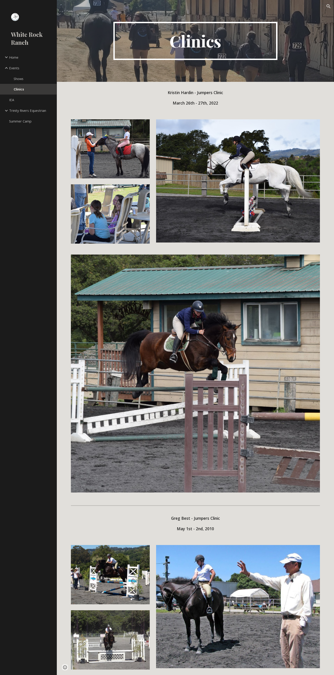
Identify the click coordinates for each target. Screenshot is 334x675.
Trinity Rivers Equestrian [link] (27, 110)
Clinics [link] (19, 89)
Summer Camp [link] (20, 121)
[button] (328, 6)
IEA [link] (11, 100)
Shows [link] (18, 78)
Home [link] (13, 57)
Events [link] (14, 68)
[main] (195, 41)
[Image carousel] (195, 376)
